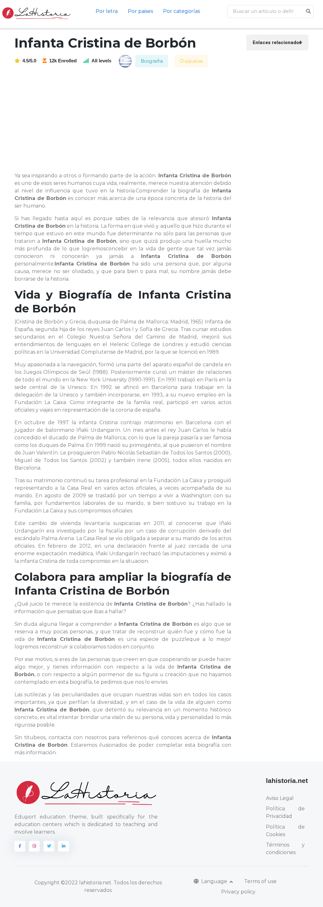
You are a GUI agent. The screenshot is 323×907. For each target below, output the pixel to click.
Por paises (140, 11)
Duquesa (191, 61)
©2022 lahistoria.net (86, 883)
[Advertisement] (127, 120)
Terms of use (260, 881)
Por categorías (181, 11)
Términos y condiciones (285, 848)
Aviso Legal (280, 798)
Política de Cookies (285, 830)
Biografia (152, 61)
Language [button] (214, 881)
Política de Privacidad (285, 812)
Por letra (107, 11)
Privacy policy (238, 892)
